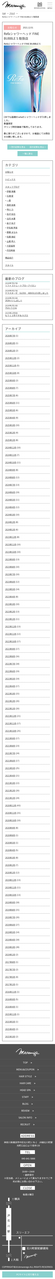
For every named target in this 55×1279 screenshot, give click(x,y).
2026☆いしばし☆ (13, 300)
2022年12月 (10, 626)
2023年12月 (10, 537)
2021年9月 (10, 738)
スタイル (9, 265)
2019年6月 (10, 924)
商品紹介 (9, 257)
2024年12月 (10, 447)
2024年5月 (10, 499)
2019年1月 (10, 954)
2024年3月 (10, 514)
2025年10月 (10, 373)
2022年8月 (10, 656)
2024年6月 (10, 492)
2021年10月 (10, 730)
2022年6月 (10, 671)
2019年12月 (10, 880)
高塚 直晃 (11, 205)
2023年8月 (10, 566)
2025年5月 (10, 410)
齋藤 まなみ (12, 232)
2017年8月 (10, 962)
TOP (4, 13)
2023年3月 (10, 604)
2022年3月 (10, 693)
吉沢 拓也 (11, 214)
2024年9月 (10, 469)
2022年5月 (10, 678)
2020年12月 (10, 805)
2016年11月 (10, 991)
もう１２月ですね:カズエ (16, 315)
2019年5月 (10, 932)
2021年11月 (10, 723)
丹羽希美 (11, 250)
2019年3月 (10, 947)
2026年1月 (10, 350)
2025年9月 (10, 380)
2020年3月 (10, 857)
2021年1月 (10, 798)
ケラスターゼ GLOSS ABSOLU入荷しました (26, 293)
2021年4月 (10, 775)
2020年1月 (10, 872)
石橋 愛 (10, 195)
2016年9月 (10, 999)
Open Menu (49, 5)
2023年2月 (10, 611)
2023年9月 (10, 559)
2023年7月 (10, 574)
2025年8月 (10, 387)
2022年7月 (10, 663)
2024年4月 (10, 507)
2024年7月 (10, 484)
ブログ (12, 13)
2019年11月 (10, 887)
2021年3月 (10, 783)
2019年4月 (10, 939)
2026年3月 (10, 343)
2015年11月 (10, 1014)
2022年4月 (10, 686)
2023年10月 (10, 551)
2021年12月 (10, 716)
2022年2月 (10, 701)
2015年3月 (10, 1036)
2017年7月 (10, 969)
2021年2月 (10, 790)
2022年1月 (10, 708)
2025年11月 (10, 365)
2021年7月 (10, 753)
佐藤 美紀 (11, 236)
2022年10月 (10, 641)
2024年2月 (10, 522)
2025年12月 (10, 358)
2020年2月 (10, 865)
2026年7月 (10, 335)
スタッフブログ (12, 186)
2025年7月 (10, 395)
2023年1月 (10, 619)
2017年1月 (10, 984)
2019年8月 (10, 909)
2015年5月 (10, 1021)
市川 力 (10, 209)
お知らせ (9, 171)
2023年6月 (10, 581)
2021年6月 (10, 760)
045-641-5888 (28, 1158)
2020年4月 (10, 850)
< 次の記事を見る (17, 146)
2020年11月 (10, 812)
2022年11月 (10, 633)
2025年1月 (10, 440)
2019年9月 (10, 902)
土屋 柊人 (11, 241)
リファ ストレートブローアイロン (20, 285)
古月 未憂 (11, 218)
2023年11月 (10, 544)
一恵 (9, 200)
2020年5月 (10, 842)
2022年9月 (10, 648)
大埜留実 (11, 245)
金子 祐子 (11, 223)
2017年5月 (10, 976)
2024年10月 (10, 462)
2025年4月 (10, 417)
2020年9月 (10, 827)
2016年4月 (10, 1006)
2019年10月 (10, 894)
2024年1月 (10, 529)
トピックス (10, 179)
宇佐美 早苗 (12, 227)
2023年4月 (10, 596)
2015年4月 (10, 1029)
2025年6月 (10, 402)
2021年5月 (10, 768)
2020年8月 (10, 835)
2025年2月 (10, 432)
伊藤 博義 (11, 191)
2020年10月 (10, 820)
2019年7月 (10, 917)
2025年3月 (10, 425)
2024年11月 (10, 455)
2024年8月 (10, 477)
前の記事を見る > (38, 146)
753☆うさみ (11, 307)
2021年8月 (10, 745)
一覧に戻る (27, 153)
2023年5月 (10, 589)
